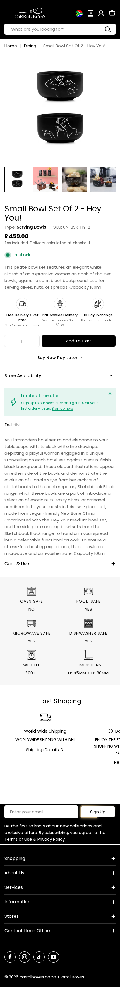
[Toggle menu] (7, 13)
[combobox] (60, 29)
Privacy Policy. (51, 839)
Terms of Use (18, 839)
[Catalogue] (90, 13)
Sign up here (62, 408)
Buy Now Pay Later (57, 357)
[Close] (110, 393)
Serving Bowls (31, 227)
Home (10, 46)
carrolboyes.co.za (38, 977)
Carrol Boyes (71, 977)
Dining (30, 46)
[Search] (107, 29)
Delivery (37, 243)
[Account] (101, 13)
